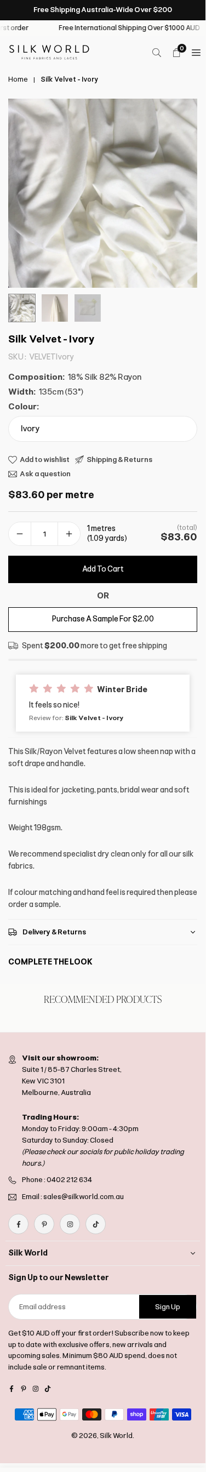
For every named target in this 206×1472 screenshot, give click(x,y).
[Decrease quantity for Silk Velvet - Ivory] (20, 534)
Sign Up (167, 1307)
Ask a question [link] (45, 474)
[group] (102, 193)
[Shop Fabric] (196, 52)
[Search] (157, 52)
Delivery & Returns (54, 932)
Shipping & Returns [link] (119, 459)
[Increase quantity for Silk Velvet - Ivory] (69, 534)
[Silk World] (49, 51)
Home (18, 79)
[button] (103, 703)
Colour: (23, 407)
